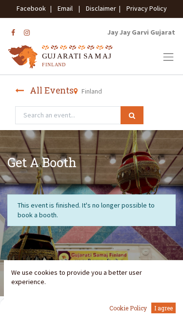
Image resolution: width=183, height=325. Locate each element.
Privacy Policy (144, 8)
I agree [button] (163, 308)
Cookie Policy (128, 308)
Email (65, 8)
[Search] (132, 115)
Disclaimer (99, 8)
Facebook (33, 8)
